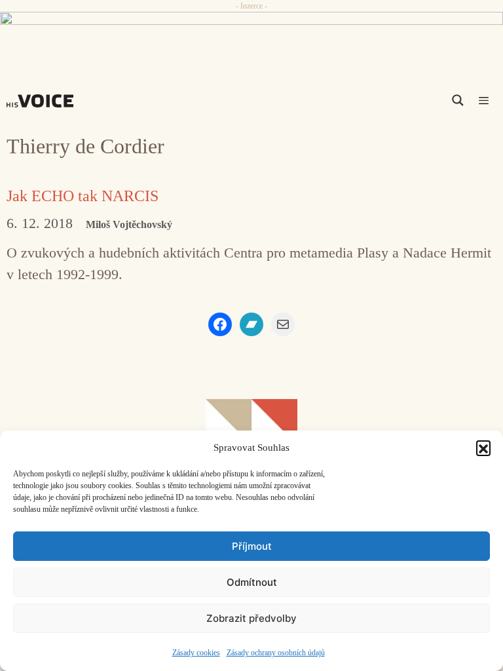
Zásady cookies (196, 652)
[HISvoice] (43, 101)
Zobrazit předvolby (251, 618)
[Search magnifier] (458, 100)
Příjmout (252, 546)
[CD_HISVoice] (251, 35)
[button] (483, 447)
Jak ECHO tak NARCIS (82, 195)
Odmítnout (252, 582)
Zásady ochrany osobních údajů (276, 652)
